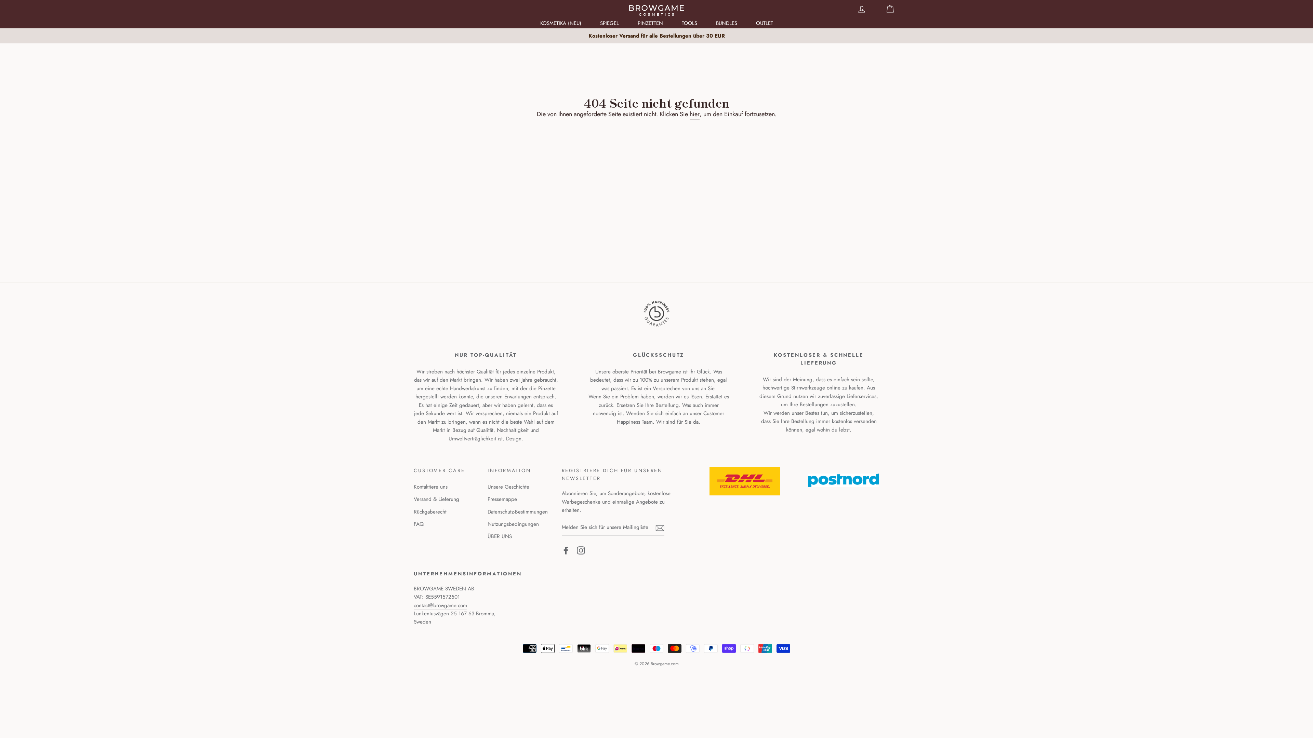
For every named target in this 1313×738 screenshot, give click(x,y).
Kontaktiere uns (431, 487)
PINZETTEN (650, 23)
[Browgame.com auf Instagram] (581, 550)
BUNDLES (726, 23)
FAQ (419, 524)
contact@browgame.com (440, 605)
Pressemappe (502, 499)
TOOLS (689, 23)
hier (695, 114)
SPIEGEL (609, 23)
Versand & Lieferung (436, 499)
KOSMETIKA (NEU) (560, 23)
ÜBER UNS (500, 536)
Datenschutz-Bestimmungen (518, 512)
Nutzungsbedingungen (513, 524)
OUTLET (764, 23)
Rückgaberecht (430, 512)
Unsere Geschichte (508, 487)
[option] (656, 36)
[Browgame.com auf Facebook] (566, 550)
